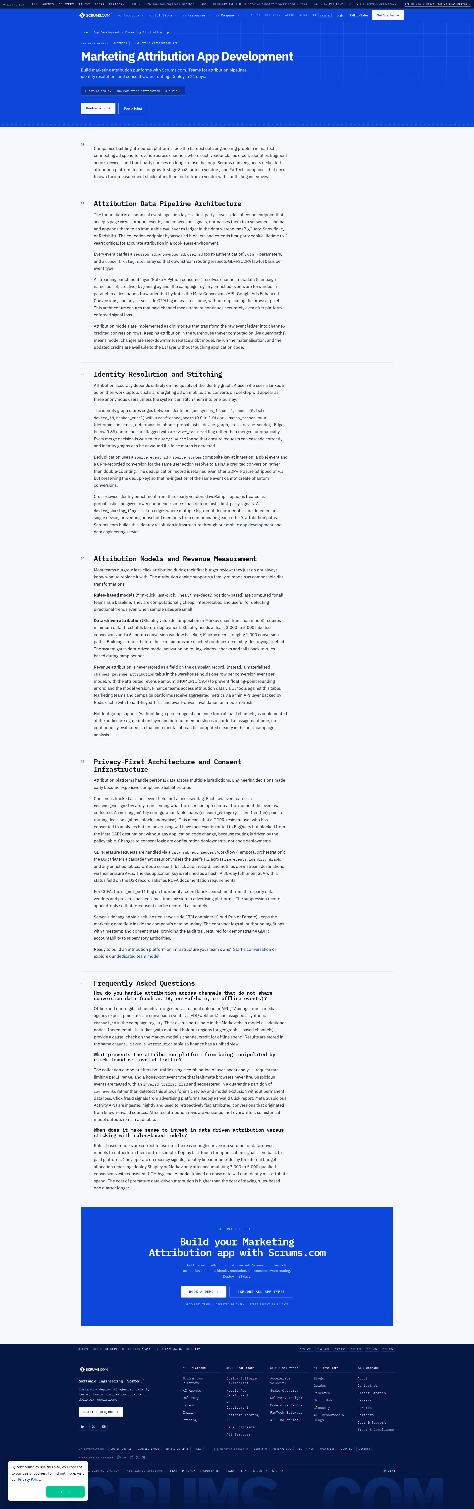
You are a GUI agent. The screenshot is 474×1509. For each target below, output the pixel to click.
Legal (173, 1471)
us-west (324, 1348)
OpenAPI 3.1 (282, 1448)
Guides (320, 1385)
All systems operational (379, 4)
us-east (307, 1348)
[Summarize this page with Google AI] (125, 1457)
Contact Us (368, 1385)
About (363, 1378)
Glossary (322, 1408)
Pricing (190, 1420)
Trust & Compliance (376, 1430)
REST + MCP (306, 1448)
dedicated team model (138, 956)
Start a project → (100, 1411)
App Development (107, 32)
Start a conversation (252, 949)
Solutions (161, 15)
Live (85, 1349)
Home (84, 32)
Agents (48, 4)
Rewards (365, 1408)
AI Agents (192, 1390)
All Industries (284, 1420)
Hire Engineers (240, 1427)
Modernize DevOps (286, 1405)
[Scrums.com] (95, 15)
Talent (84, 4)
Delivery (66, 4)
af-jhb (373, 1348)
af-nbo (389, 1348)
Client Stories (372, 1393)
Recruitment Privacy (217, 1471)
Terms (243, 1471)
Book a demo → (203, 1291)
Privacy (188, 1471)
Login (341, 15)
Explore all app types (261, 1291)
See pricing (133, 108)
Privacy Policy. (29, 1479)
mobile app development (249, 525)
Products (128, 15)
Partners (366, 1415)
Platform (117, 4)
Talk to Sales (359, 15)
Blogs (319, 1378)
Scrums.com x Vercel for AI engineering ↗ (438, 4)
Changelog (327, 1448)
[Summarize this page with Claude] (144, 1457)
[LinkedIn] (83, 1427)
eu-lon (341, 1348)
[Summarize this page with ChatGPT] (119, 1457)
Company (225, 15)
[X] (93, 1427)
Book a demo (98, 108)
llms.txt (260, 1448)
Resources (194, 15)
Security (260, 1471)
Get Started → (388, 15)
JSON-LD (346, 1448)
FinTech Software (286, 1412)
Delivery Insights (287, 1398)
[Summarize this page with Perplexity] (131, 1457)
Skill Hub (323, 1400)
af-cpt (357, 1348)
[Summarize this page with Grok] (137, 1457)
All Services (238, 1434)
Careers (365, 1400)
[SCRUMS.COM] (94, 1369)
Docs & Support (372, 1422)
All (35, 4)
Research (322, 1393)
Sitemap (364, 1448)
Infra (100, 4)
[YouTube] (104, 1427)
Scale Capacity (284, 1390)
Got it (65, 1491)
